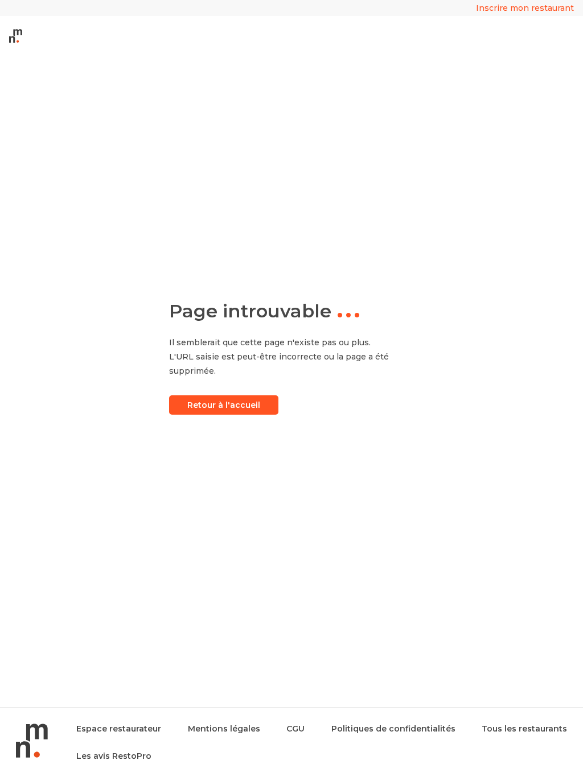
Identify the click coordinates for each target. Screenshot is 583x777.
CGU (295, 729)
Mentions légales (224, 729)
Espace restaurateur (118, 729)
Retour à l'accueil (223, 405)
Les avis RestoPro (113, 756)
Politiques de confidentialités (393, 729)
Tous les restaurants (524, 729)
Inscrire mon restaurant (525, 8)
